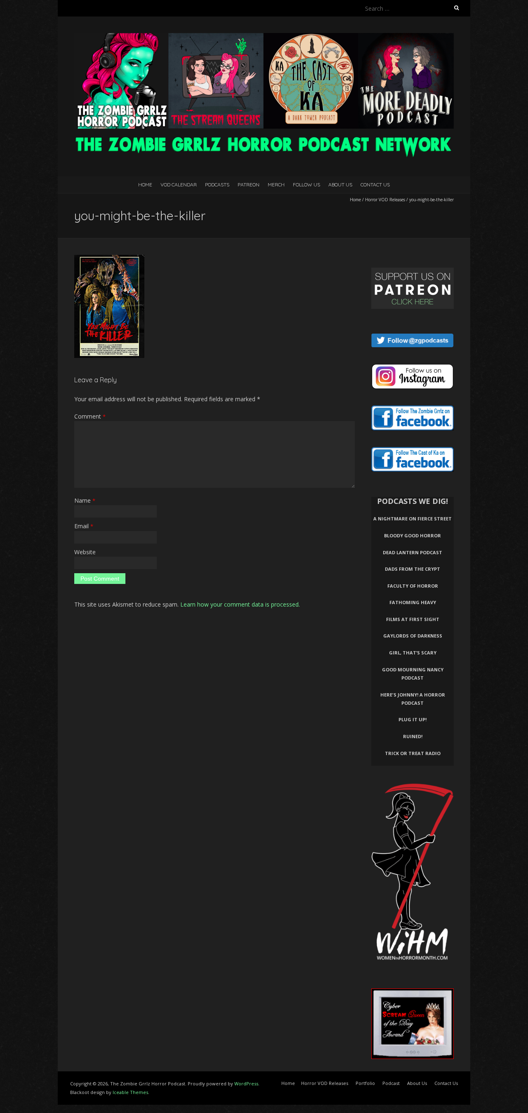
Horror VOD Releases (385, 199)
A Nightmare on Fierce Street (412, 518)
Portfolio (365, 1083)
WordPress (246, 1083)
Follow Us (306, 184)
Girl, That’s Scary (412, 652)
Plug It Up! (412, 719)
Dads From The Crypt (412, 569)
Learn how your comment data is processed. (240, 604)
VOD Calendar (178, 184)
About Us (340, 184)
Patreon (248, 184)
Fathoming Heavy (412, 602)
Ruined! (412, 736)
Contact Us (375, 184)
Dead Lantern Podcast (412, 552)
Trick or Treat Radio (413, 753)
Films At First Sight (412, 619)
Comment (90, 416)
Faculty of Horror (412, 586)
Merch (276, 184)
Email (83, 526)
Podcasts (217, 184)
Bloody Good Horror (412, 535)
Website (85, 552)
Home (145, 184)
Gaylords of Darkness (412, 636)
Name (84, 500)
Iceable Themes (130, 1092)
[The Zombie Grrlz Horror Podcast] (264, 37)
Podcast (391, 1083)
